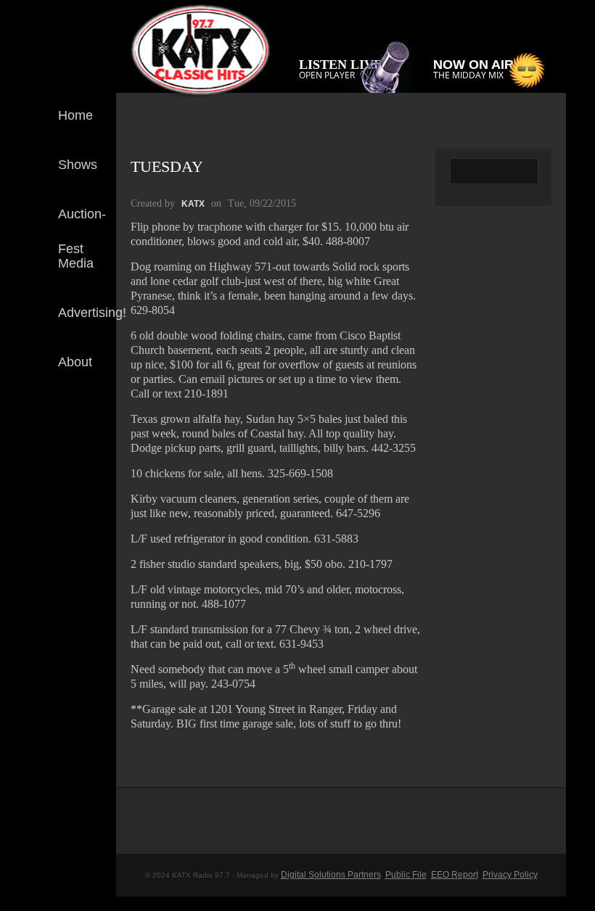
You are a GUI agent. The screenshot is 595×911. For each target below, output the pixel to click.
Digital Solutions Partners (331, 875)
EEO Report (454, 875)
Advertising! (92, 312)
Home (75, 115)
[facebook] (93, 426)
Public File (406, 875)
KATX (193, 204)
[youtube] (93, 474)
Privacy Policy (510, 875)
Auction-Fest (82, 225)
